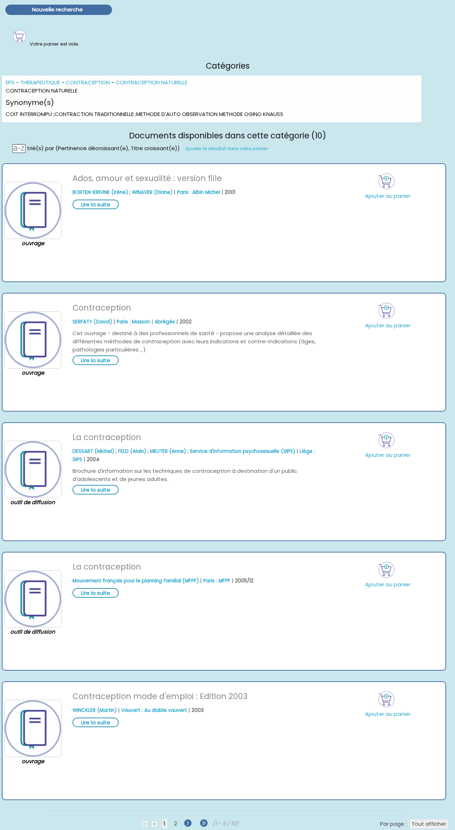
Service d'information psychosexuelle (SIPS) (242, 451)
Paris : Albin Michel (198, 192)
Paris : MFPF (216, 580)
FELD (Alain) (132, 451)
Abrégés (165, 321)
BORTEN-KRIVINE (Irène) (100, 192)
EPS (10, 82)
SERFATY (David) (92, 321)
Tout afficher (429, 824)
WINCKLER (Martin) (95, 710)
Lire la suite (95, 204)
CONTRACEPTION (88, 82)
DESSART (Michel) (93, 451)
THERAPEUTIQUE (40, 82)
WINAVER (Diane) (152, 192)
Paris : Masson (133, 321)
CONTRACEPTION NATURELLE (151, 82)
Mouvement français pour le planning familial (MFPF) (136, 580)
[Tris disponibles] (19, 148)
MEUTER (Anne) (168, 451)
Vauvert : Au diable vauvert (154, 710)
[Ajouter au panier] (386, 181)
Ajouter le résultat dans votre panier (226, 149)
